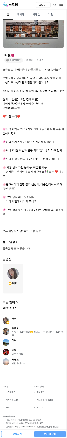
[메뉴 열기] (61, 5)
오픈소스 (41, 407)
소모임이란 (11, 392)
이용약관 (41, 392)
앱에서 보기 (50, 434)
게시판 (21, 14)
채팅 (50, 14)
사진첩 (36, 14)
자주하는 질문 (12, 400)
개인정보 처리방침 (45, 400)
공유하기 (17, 434)
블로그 (9, 407)
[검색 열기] (54, 5)
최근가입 (7, 308)
